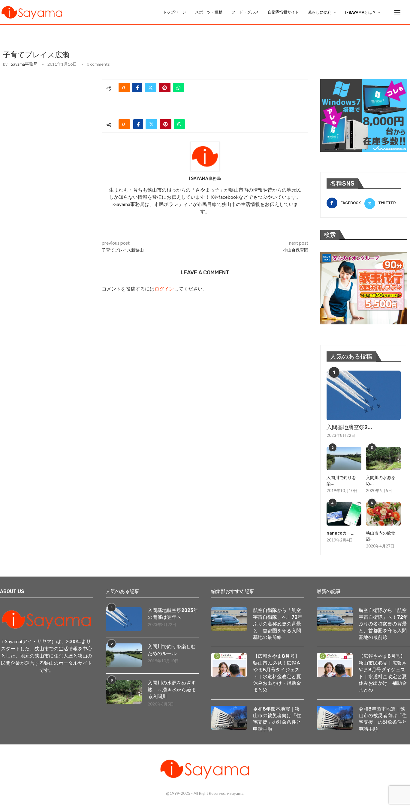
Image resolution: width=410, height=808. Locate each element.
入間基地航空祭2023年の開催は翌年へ (173, 613)
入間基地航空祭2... (349, 427)
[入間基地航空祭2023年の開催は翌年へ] (364, 395)
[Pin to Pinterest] (164, 87)
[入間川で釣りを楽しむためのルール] (344, 458)
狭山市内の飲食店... (380, 536)
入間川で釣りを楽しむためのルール (172, 650)
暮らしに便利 (319, 12)
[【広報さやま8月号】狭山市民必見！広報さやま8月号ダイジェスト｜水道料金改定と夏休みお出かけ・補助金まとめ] (229, 665)
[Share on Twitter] (150, 87)
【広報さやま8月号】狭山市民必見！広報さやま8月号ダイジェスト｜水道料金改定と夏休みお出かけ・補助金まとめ (277, 673)
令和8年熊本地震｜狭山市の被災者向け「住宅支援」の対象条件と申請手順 (277, 719)
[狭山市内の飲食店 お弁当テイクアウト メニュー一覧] (383, 514)
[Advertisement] (48, 116)
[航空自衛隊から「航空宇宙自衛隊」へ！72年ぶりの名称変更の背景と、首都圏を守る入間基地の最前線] (229, 619)
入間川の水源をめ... (380, 480)
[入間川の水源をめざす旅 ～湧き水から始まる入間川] (383, 458)
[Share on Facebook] (137, 87)
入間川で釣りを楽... (341, 480)
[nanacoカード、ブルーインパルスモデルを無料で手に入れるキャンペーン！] (344, 514)
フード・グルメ (245, 12)
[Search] (407, 12)
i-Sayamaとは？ (360, 12)
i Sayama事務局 (23, 64)
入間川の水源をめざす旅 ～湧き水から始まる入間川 (172, 689)
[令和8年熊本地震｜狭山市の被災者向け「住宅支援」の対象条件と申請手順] (229, 718)
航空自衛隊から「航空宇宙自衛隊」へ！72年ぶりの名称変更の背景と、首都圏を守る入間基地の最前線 (277, 623)
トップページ (174, 12)
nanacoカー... (340, 533)
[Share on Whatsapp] (178, 87)
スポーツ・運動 (208, 12)
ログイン (164, 288)
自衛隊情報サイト (283, 12)
